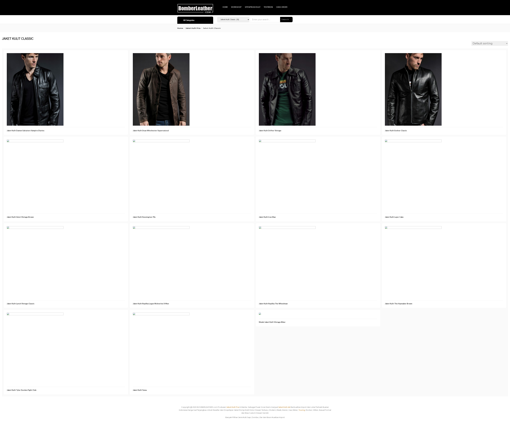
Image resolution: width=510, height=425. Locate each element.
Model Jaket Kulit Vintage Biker (272, 322)
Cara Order (281, 7)
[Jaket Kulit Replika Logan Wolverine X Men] (161, 228)
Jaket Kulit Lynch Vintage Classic (20, 304)
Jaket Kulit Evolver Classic (396, 130)
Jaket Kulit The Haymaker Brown (398, 304)
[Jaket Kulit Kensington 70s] (161, 141)
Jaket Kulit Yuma (140, 390)
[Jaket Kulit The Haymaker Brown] (413, 228)
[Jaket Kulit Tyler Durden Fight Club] (35, 314)
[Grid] (3, 43)
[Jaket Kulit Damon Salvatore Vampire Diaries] (35, 55)
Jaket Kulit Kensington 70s (144, 217)
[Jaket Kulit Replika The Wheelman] (287, 228)
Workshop (236, 7)
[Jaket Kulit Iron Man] (287, 141)
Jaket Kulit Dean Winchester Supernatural (151, 130)
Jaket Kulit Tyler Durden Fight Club (21, 390)
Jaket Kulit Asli (284, 407)
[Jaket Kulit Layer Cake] (413, 141)
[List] (8, 43)
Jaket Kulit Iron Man (267, 217)
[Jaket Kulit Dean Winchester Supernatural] (161, 55)
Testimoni (268, 7)
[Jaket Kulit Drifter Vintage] (287, 55)
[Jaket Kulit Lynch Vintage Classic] (35, 228)
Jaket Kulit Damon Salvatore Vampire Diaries (25, 130)
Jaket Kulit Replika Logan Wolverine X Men (151, 304)
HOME (225, 7)
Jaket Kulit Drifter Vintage (270, 130)
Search (285, 19)
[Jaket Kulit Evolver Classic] (413, 55)
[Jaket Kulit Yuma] (161, 314)
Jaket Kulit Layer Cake (394, 217)
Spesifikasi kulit (252, 7)
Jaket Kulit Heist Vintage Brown (20, 217)
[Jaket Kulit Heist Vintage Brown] (35, 141)
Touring (302, 410)
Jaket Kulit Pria (193, 28)
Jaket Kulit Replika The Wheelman (273, 304)
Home (180, 28)
